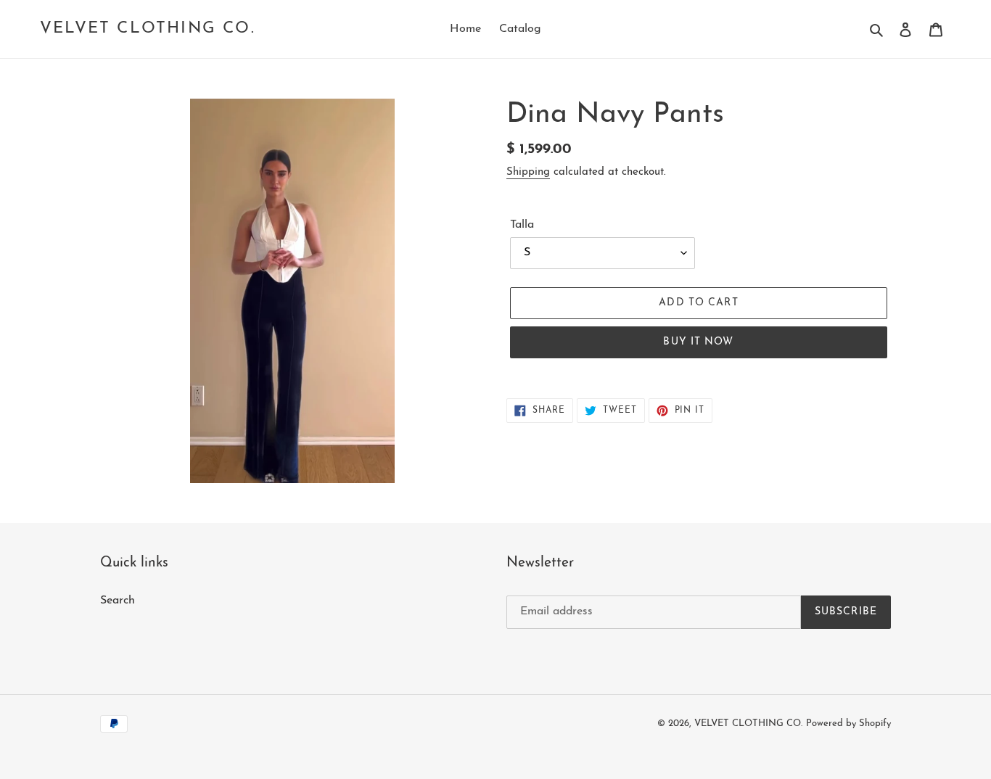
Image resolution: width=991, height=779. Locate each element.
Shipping (528, 172)
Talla (522, 225)
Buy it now (698, 342)
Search (117, 600)
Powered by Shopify (848, 723)
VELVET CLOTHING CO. (147, 28)
